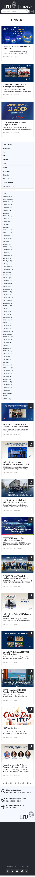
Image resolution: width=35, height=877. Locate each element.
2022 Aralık (7, 320)
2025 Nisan (7, 241)
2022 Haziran (8, 337)
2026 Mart (7, 210)
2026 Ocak (7, 216)
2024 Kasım (7, 255)
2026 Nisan (7, 207)
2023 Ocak (7, 317)
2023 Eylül (7, 294)
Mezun (5, 156)
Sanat (5, 163)
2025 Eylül (7, 227)
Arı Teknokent (8, 182)
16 (18, 783)
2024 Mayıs (7, 272)
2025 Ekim (7, 224)
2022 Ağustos (8, 331)
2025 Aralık (7, 218)
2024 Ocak (7, 283)
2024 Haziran (8, 269)
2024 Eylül (7, 261)
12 (8, 783)
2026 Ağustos (8, 196)
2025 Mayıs (7, 238)
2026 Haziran (8, 202)
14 (13, 783)
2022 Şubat (7, 348)
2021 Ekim (7, 359)
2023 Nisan (7, 308)
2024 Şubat (7, 280)
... (3, 783)
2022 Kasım (7, 323)
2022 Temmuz (8, 334)
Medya (5, 159)
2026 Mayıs (7, 204)
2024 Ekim (7, 258)
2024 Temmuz (8, 266)
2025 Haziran (8, 235)
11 (6, 783)
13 (11, 783)
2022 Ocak (7, 351)
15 (16, 783)
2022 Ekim (7, 325)
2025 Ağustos (8, 230)
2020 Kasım (7, 390)
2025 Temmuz (8, 233)
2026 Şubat (7, 213)
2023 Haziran (8, 303)
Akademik (6, 148)
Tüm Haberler (8, 144)
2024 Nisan (7, 275)
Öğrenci (5, 152)
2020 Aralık (7, 387)
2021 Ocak (7, 384)
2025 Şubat (7, 247)
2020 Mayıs (7, 396)
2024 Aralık (7, 252)
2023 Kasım (7, 289)
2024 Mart (7, 278)
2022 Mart (7, 345)
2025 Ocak (7, 249)
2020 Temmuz (8, 393)
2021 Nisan (7, 376)
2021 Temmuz (8, 368)
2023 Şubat (7, 314)
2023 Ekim (7, 292)
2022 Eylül (7, 328)
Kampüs (6, 175)
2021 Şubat (7, 382)
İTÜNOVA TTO (8, 186)
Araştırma (6, 171)
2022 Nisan (7, 342)
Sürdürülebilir (8, 179)
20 (28, 783)
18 (23, 783)
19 (25, 783)
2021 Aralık (7, 353)
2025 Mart (7, 244)
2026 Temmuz (8, 199)
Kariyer (5, 167)
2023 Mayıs (7, 306)
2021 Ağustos (8, 365)
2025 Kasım (7, 221)
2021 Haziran (8, 370)
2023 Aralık (7, 286)
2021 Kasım (7, 356)
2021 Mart (7, 379)
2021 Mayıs (7, 373)
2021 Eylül (7, 362)
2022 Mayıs (7, 339)
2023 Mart (7, 311)
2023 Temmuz (8, 300)
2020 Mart (7, 398)
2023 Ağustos (8, 297)
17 (20, 783)
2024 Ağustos (8, 263)
